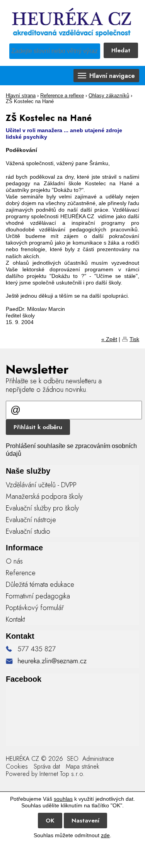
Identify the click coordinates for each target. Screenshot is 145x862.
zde (105, 835)
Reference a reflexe (62, 95)
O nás (14, 561)
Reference (21, 573)
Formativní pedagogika (38, 596)
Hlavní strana (21, 95)
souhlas (63, 799)
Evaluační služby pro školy (42, 508)
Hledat (120, 50)
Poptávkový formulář (35, 608)
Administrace (98, 758)
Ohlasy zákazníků (109, 95)
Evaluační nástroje (31, 520)
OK (50, 820)
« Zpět (109, 339)
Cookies (17, 766)
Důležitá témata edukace (40, 584)
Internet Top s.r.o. (62, 773)
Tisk (134, 339)
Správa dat (47, 766)
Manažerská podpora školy (44, 496)
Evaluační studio (28, 531)
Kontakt (15, 619)
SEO (71, 758)
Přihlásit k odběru (38, 427)
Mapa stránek (82, 766)
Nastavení (85, 820)
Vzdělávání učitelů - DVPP (41, 485)
